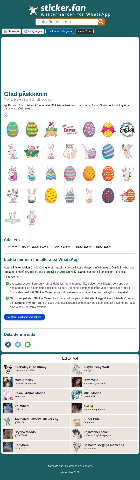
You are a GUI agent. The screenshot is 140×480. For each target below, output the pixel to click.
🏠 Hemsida (11, 31)
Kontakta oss (55, 466)
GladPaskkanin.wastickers (26, 317)
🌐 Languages (33, 31)
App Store (67, 271)
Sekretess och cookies (79, 466)
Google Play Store (39, 271)
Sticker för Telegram (60, 31)
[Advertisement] (70, 65)
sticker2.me (84, 31)
